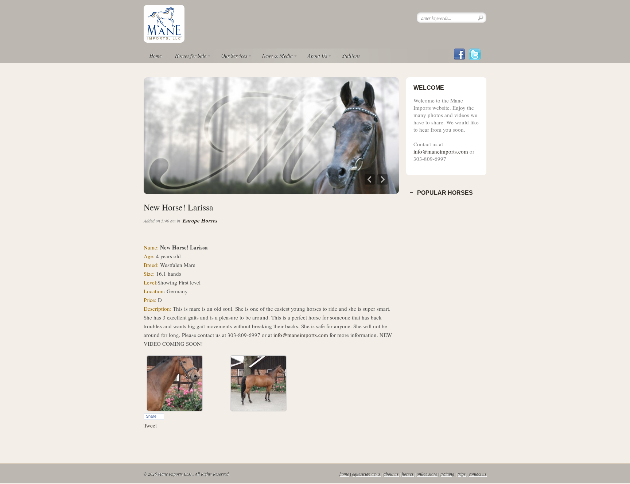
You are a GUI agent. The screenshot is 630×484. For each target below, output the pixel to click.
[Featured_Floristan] (271, 191)
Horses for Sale (187, 57)
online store (427, 474)
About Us (314, 57)
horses (407, 474)
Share (151, 416)
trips (462, 474)
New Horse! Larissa (178, 207)
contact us (477, 474)
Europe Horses (200, 220)
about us (391, 474)
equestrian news (366, 474)
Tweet (150, 425)
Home (155, 55)
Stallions (351, 55)
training (447, 474)
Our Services (231, 57)
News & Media (274, 57)
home (344, 474)
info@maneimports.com (300, 334)
